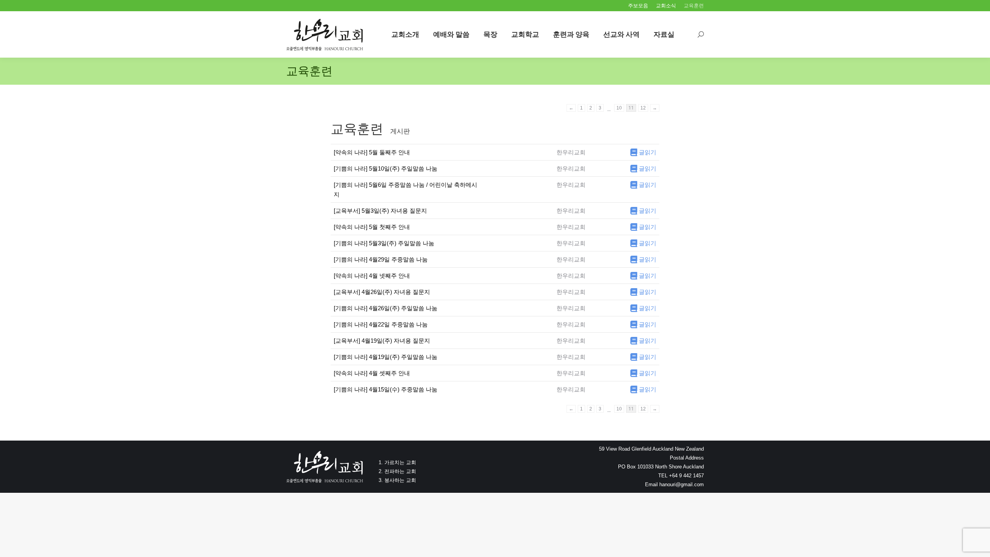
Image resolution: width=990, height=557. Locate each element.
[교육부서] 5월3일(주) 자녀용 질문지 (380, 210)
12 (643, 108)
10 (619, 108)
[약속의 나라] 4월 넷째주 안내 (372, 275)
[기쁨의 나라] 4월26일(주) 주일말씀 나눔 (385, 308)
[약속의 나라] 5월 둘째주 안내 (372, 152)
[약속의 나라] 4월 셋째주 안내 (372, 373)
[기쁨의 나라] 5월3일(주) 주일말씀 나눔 (384, 243)
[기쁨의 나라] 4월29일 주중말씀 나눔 (381, 259)
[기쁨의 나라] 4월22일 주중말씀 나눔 (381, 324)
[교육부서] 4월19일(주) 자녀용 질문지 (382, 340)
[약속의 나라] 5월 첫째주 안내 (372, 227)
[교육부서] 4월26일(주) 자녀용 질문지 (382, 292)
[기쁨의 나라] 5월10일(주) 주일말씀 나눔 (385, 168)
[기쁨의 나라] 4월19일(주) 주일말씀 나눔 (385, 357)
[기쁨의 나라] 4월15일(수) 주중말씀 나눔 (385, 389)
